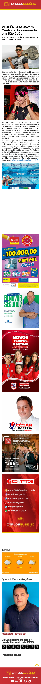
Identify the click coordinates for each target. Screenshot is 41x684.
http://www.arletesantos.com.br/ (25, 160)
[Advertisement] (20, 213)
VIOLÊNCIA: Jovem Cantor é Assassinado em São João (19, 30)
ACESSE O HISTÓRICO (14, 634)
